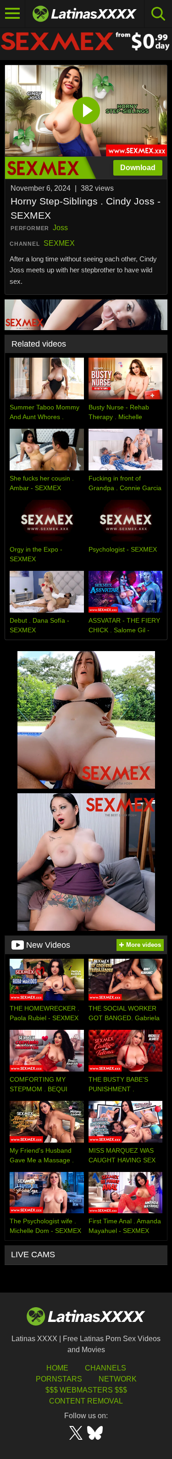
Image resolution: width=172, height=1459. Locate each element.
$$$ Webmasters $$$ (86, 1390)
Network (118, 1379)
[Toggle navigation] (12, 14)
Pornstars (59, 1379)
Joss (60, 228)
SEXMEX (59, 243)
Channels (105, 1368)
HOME (57, 1368)
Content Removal (86, 1401)
